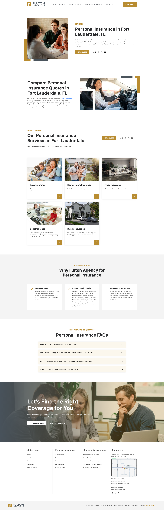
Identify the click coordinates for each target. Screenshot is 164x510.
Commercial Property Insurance (92, 461)
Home (54, 4)
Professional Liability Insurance (92, 467)
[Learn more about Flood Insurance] (134, 196)
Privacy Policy (118, 505)
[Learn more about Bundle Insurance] (96, 242)
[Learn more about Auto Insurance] (59, 196)
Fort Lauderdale (67, 99)
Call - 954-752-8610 (100, 52)
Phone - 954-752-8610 (117, 478)
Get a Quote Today (36, 423)
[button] (75, 4)
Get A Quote (130, 4)
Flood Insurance (59, 461)
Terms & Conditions (131, 505)
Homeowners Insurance (61, 457)
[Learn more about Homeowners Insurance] (96, 196)
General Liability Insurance (90, 457)
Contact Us (30, 464)
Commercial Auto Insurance (91, 454)
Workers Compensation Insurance (92, 464)
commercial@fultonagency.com (120, 483)
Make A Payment (32, 467)
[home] (36, 4)
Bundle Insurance (60, 467)
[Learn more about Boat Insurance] (59, 242)
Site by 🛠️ (148, 505)
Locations (30, 461)
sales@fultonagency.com (118, 489)
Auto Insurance (59, 454)
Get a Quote (82, 52)
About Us (62, 4)
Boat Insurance (59, 464)
